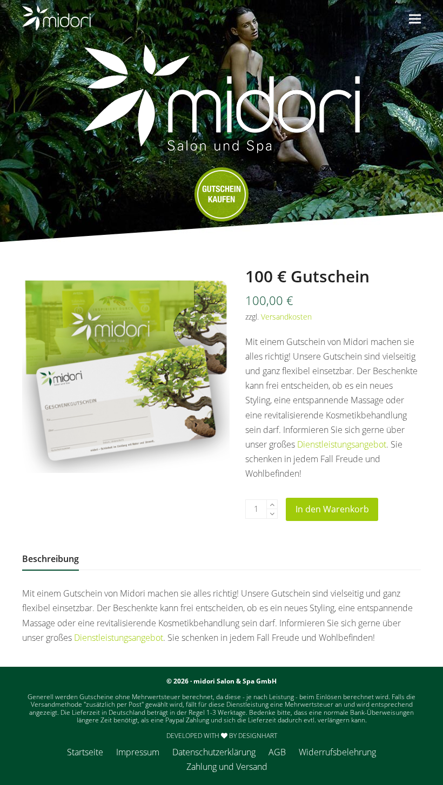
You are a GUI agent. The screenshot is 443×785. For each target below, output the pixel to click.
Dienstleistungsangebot (341, 444)
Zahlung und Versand (226, 767)
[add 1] (272, 504)
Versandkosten (286, 317)
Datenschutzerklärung (214, 752)
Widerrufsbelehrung (337, 752)
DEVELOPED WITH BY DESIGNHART (221, 735)
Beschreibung (50, 559)
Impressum (137, 752)
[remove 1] (272, 513)
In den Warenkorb (332, 509)
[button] (415, 18)
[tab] (50, 559)
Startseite (85, 752)
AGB (277, 752)
